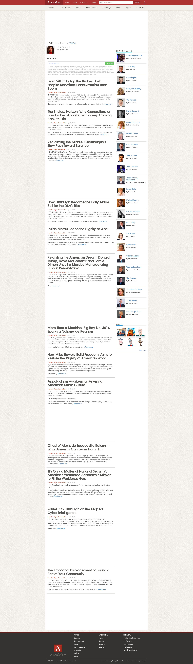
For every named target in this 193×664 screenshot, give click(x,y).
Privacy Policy (112, 661)
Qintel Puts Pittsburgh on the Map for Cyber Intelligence (75, 510)
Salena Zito (62, 92)
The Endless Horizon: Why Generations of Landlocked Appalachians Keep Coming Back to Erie (79, 115)
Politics (118, 7)
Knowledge (107, 7)
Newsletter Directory (131, 650)
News (101, 638)
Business (51, 7)
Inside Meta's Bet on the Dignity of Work (78, 228)
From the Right (52, 92)
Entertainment (65, 7)
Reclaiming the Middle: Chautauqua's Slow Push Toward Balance (77, 143)
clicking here (93, 74)
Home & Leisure (92, 7)
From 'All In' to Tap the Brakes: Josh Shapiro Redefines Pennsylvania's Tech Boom (77, 84)
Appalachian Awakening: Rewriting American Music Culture (75, 382)
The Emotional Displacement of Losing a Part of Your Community (78, 571)
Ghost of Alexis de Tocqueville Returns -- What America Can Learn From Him (79, 447)
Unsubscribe (130, 661)
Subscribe (109, 63)
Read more (108, 104)
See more (142, 350)
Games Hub (140, 7)
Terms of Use (121, 661)
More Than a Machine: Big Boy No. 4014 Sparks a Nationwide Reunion (79, 329)
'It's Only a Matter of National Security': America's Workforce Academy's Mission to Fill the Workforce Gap (79, 474)
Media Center (128, 647)
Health (78, 7)
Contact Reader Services (132, 638)
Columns (102, 644)
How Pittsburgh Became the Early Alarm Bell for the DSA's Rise (78, 203)
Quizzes (101, 647)
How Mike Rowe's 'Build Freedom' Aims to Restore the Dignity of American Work (80, 356)
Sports (128, 7)
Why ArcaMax (128, 644)
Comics (101, 641)
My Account (127, 641)
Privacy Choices (140, 661)
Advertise (103, 661)
